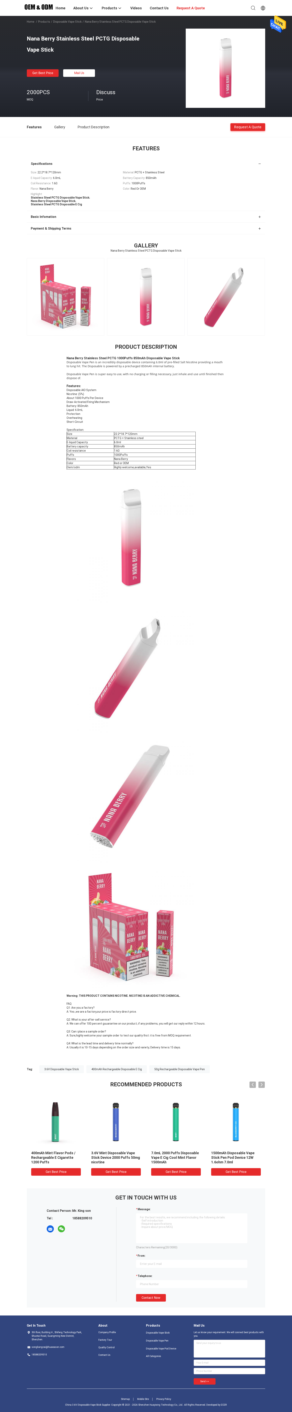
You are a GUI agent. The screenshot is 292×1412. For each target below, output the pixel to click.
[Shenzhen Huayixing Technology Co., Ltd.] (39, 6)
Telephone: (145, 1276)
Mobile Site (143, 1399)
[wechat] (61, 1228)
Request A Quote (247, 127)
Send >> (204, 1381)
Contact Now (151, 1298)
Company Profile (107, 1332)
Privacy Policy (163, 1399)
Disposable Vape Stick (67, 21)
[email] (50, 1228)
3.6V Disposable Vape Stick (61, 1069)
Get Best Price (42, 73)
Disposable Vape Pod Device (161, 1348)
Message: (144, 1209)
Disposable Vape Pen (157, 1340)
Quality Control (106, 1347)
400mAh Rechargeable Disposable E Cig (116, 1069)
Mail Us (79, 73)
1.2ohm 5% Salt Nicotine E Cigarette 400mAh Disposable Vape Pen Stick (175, 1157)
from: (141, 1255)
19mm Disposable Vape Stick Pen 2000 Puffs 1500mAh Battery (114, 1157)
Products (44, 21)
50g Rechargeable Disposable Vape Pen (179, 1069)
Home (30, 21)
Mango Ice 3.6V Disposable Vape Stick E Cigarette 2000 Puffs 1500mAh (234, 1157)
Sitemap (125, 1399)
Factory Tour (105, 1340)
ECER (224, 1404)
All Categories (153, 1356)
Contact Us (104, 1355)
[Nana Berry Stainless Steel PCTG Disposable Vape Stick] (225, 68)
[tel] (72, 1228)
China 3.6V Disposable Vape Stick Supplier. (88, 1404)
